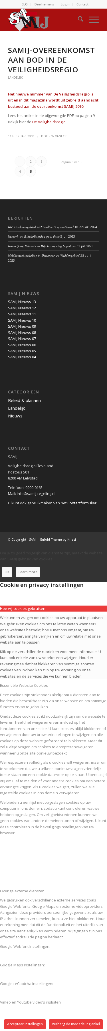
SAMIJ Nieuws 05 (22, 350)
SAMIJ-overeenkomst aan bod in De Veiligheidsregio (51, 60)
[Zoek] (77, 19)
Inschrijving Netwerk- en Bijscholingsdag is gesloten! (43, 246)
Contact (82, 4)
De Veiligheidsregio (49, 121)
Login (65, 4)
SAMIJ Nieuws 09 (22, 326)
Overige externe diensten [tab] (22, 890)
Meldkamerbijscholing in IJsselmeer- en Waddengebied (44, 255)
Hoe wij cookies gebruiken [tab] (22, 608)
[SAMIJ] (44, 19)
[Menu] (91, 19)
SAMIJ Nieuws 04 (22, 356)
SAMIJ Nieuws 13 (22, 301)
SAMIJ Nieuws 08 (22, 332)
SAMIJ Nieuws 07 (22, 338)
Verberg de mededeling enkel (76, 1024)
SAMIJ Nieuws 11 (22, 314)
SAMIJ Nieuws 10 (22, 320)
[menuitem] (25, 4)
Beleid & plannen (24, 400)
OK (7, 572)
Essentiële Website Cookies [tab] (24, 685)
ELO (25, 4)
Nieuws (15, 416)
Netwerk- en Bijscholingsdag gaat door (33, 236)
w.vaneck (58, 136)
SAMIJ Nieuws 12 (22, 308)
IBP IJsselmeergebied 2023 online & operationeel (41, 227)
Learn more (28, 572)
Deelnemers (44, 4)
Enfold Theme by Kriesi (58, 539)
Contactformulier (81, 502)
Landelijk (15, 77)
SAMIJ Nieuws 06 (22, 344)
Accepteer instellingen (25, 1024)
